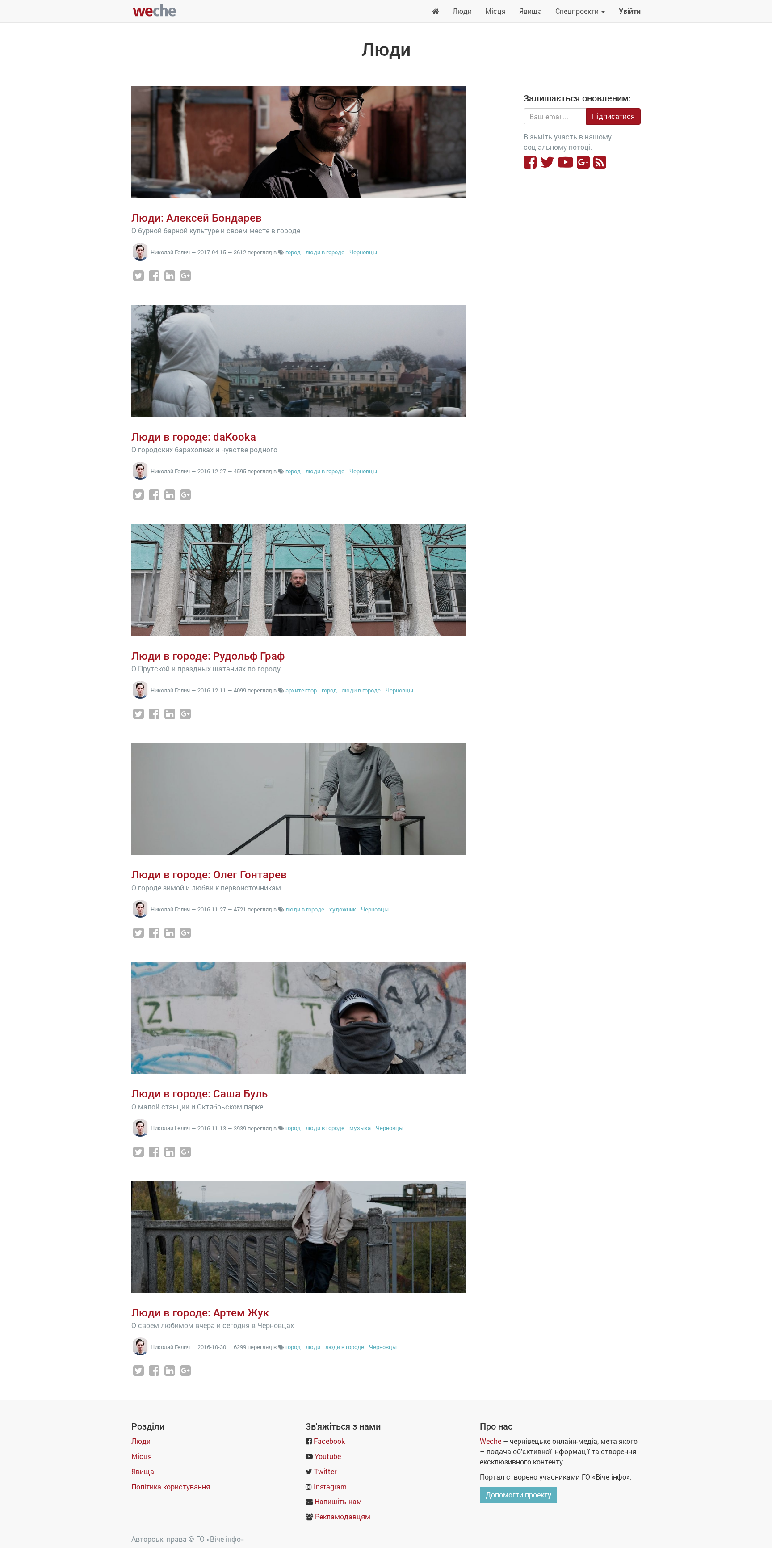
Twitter (325, 1471)
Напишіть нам (338, 1501)
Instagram (330, 1486)
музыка (360, 1128)
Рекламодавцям (342, 1516)
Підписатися (613, 116)
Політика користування (170, 1486)
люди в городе (325, 252)
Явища (142, 1471)
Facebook (329, 1441)
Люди (141, 1441)
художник (342, 909)
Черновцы (363, 252)
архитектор (301, 690)
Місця (141, 1456)
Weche (490, 1441)
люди (313, 1347)
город (293, 252)
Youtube (328, 1456)
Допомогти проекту (518, 1494)
